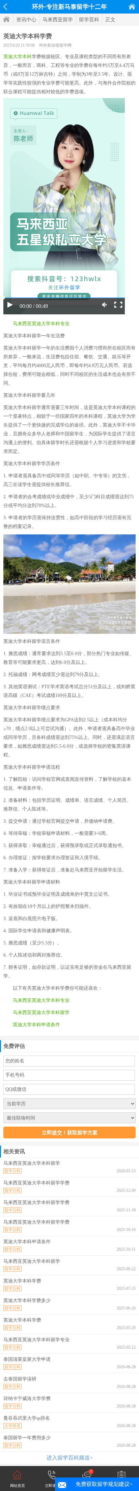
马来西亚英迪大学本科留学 (41, 1012)
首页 (132, 6)
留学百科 (89, 19)
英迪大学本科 (17, 56)
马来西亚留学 (58, 19)
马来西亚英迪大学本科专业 (41, 323)
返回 (5, 6)
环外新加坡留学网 (55, 45)
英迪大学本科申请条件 (36, 1024)
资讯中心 (26, 19)
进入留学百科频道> (70, 1458)
